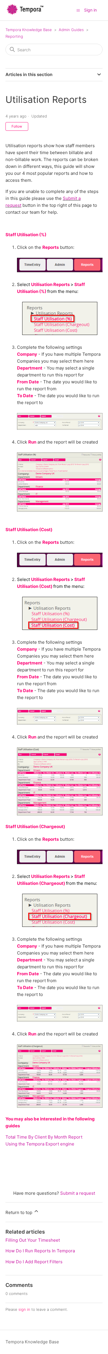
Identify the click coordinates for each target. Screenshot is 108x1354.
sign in (24, 1309)
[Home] (25, 13)
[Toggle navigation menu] (78, 9)
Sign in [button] (90, 9)
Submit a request (77, 1193)
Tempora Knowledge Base (28, 29)
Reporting (14, 36)
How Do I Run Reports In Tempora (40, 1250)
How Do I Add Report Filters (33, 1261)
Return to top (19, 1212)
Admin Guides (71, 29)
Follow (17, 126)
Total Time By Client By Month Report (43, 1137)
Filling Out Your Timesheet (32, 1240)
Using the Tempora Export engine (39, 1144)
